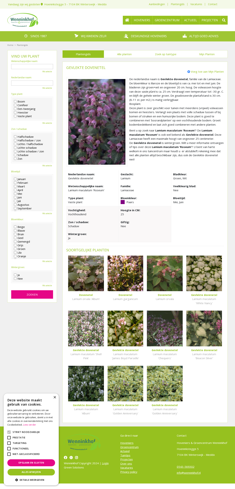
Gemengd (23, 241)
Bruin (20, 234)
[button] (31, 480)
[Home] (127, 20)
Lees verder (29, 424)
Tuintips (125, 455)
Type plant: (17, 94)
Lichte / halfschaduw (30, 144)
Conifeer (22, 105)
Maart (21, 186)
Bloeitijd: (15, 171)
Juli (19, 201)
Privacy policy (128, 472)
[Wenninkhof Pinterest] (72, 457)
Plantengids (178, 4)
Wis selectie (47, 71)
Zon (19, 158)
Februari (22, 182)
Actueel (125, 451)
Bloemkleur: (17, 219)
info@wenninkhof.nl (189, 473)
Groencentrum (129, 447)
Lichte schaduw (27, 147)
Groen (21, 249)
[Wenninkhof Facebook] (66, 457)
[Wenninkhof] (22, 19)
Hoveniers (126, 443)
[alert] (31, 439)
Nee (20, 278)
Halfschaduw (25, 136)
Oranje (21, 256)
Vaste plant (24, 116)
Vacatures (196, 4)
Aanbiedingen (157, 4)
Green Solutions (74, 467)
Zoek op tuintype (165, 54)
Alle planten (124, 54)
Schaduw (22, 155)
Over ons (126, 463)
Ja (18, 275)
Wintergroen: (18, 267)
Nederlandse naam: (21, 77)
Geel (20, 238)
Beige (21, 227)
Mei (19, 193)
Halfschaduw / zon (29, 140)
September (24, 208)
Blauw (21, 230)
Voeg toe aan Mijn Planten (207, 71)
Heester (22, 112)
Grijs (20, 245)
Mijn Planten (207, 54)
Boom (21, 101)
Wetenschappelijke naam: (24, 61)
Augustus (23, 204)
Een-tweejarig (26, 108)
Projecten (126, 459)
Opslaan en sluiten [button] (31, 462)
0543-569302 (185, 466)
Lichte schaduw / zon (30, 151)
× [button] (54, 397)
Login (105, 463)
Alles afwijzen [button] (31, 472)
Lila (19, 252)
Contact (212, 4)
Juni (19, 197)
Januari (21, 179)
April (20, 190)
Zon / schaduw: (19, 129)
